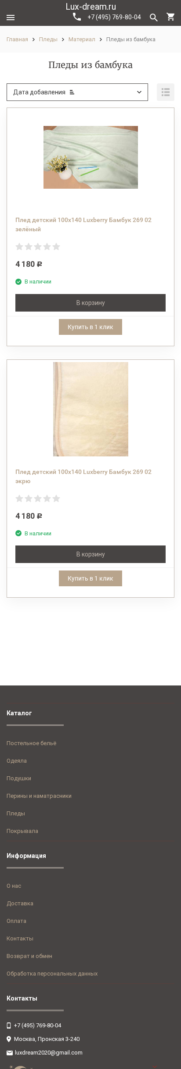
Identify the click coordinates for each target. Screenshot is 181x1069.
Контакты (20, 938)
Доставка (20, 903)
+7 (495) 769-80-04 (114, 17)
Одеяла (17, 760)
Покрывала (22, 831)
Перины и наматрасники (39, 796)
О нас (14, 885)
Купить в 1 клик (90, 326)
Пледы (48, 39)
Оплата (16, 921)
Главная (17, 39)
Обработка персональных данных (52, 973)
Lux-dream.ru (90, 6)
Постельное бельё (31, 743)
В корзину (90, 302)
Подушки (19, 778)
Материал (82, 39)
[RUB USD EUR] (163, 1066)
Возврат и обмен (29, 956)
